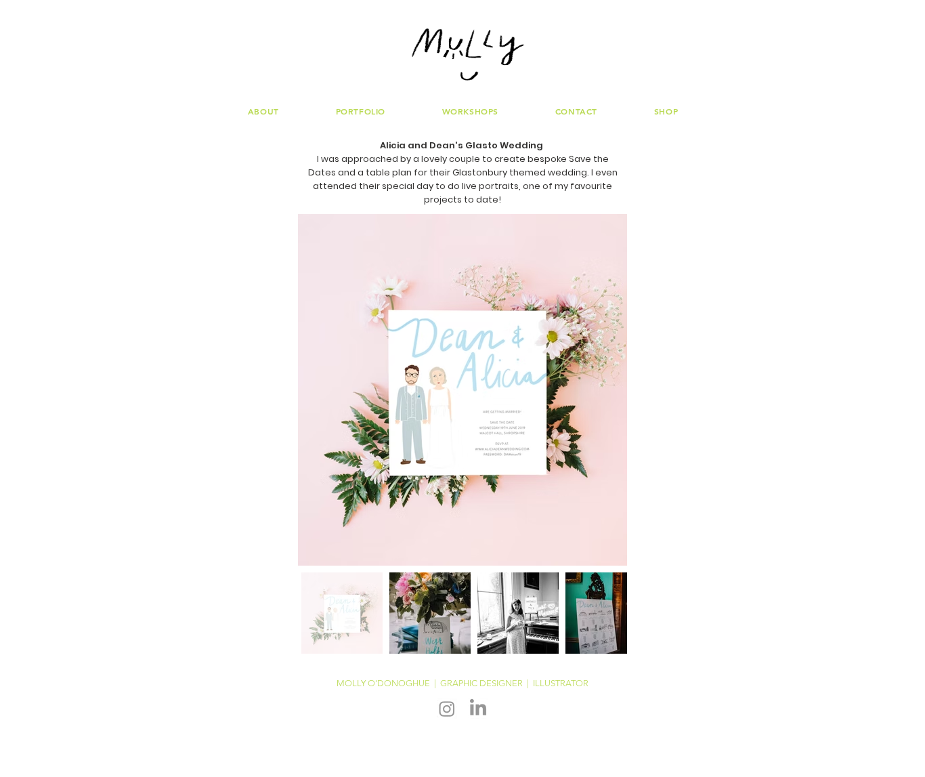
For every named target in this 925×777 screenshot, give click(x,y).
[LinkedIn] (478, 708)
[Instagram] (447, 708)
